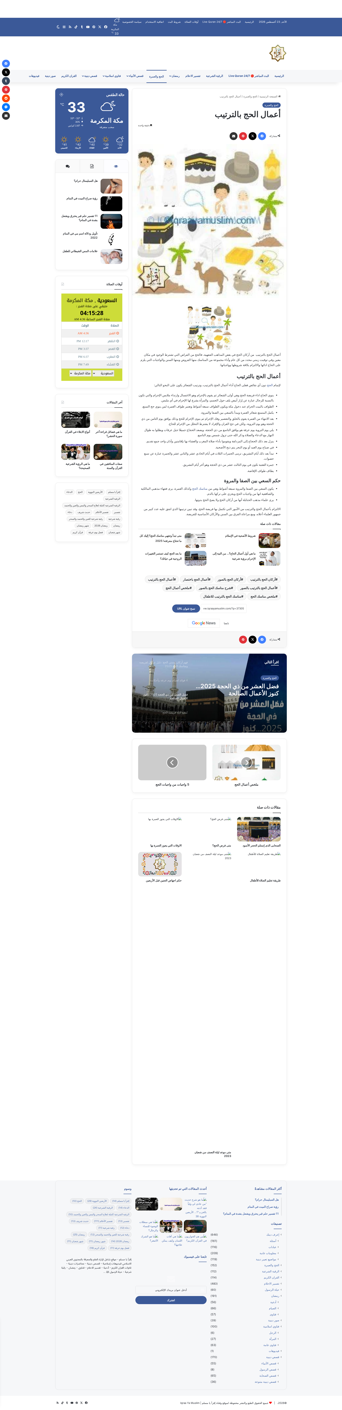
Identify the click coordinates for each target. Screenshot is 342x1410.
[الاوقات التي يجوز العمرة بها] (160, 829)
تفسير (117, 512)
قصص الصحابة (267, 1375)
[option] (209, 693)
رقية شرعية (114, 518)
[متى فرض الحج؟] (209, 829)
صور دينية (50, 75)
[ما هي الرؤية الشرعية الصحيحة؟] (75, 452)
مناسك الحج (199, 488)
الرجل (272, 1332)
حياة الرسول (272, 1289)
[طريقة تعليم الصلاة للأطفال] (259, 864)
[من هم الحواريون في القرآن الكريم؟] (195, 1240)
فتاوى (273, 1314)
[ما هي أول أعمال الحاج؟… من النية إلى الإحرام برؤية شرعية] (269, 558)
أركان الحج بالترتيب (263, 579)
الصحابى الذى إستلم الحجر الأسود (262, 845)
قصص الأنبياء (136, 75)
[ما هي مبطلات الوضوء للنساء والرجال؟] (146, 1226)
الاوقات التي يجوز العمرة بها (166, 845)
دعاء (70, 512)
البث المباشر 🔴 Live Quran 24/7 (221, 21)
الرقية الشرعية (214, 75)
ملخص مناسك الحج (263, 596)
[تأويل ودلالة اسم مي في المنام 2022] (111, 239)
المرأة (272, 1338)
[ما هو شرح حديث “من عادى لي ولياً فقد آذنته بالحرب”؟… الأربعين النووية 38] (195, 1208)
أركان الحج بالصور (229, 579)
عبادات (272, 1247)
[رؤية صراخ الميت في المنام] (111, 203)
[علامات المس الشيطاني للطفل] (111, 256)
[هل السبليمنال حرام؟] (111, 186)
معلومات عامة (268, 1253)
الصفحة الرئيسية (268, 96)
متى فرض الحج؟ (221, 845)
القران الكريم (69, 75)
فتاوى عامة (269, 1345)
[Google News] (204, 623)
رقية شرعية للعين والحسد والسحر (86, 518)
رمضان (176, 75)
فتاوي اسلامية (113, 75)
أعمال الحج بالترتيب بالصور (258, 588)
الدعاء (69, 491)
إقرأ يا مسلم (114, 491)
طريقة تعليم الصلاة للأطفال (265, 880)
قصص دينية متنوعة (265, 1381)
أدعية (273, 1302)
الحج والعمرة (156, 76)
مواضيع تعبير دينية (266, 1259)
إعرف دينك (272, 1234)
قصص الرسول (267, 1369)
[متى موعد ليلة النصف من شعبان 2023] (209, 1000)
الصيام (272, 1308)
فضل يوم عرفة (95, 532)
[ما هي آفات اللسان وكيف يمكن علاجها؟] (171, 1240)
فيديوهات (34, 75)
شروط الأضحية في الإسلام (240, 535)
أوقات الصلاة (192, 21)
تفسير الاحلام (192, 75)
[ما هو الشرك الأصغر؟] (146, 1240)
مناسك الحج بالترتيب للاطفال (222, 596)
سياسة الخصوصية (132, 21)
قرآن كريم (78, 532)
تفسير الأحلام (102, 512)
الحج (270, 385)
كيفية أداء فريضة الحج (253, 686)
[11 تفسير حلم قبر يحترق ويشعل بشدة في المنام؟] (111, 221)
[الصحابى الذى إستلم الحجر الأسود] (259, 829)
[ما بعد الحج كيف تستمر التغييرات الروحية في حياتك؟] (195, 558)
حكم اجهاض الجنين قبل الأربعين (164, 880)
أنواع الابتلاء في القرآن (77, 431)
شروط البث (174, 21)
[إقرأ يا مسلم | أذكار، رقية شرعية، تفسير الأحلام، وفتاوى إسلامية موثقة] (278, 53)
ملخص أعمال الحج (178, 588)
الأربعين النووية (95, 491)
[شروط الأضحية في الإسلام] (269, 540)
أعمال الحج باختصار (195, 579)
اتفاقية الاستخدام (154, 21)
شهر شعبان (114, 532)
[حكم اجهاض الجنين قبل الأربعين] (160, 864)
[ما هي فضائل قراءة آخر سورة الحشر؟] (108, 420)
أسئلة (273, 1240)
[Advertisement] (171, 9)
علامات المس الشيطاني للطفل (80, 251)
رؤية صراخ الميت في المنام (82, 198)
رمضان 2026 (101, 525)
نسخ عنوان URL (186, 608)
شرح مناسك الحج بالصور (215, 588)
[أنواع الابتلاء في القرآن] (75, 420)
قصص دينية (90, 75)
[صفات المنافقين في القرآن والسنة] (108, 452)
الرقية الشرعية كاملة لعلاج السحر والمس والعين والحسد (92, 505)
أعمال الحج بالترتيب (161, 579)
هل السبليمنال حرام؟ (85, 180)
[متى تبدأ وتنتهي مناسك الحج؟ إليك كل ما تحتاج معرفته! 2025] (195, 540)
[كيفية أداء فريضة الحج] (209, 693)
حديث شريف (84, 512)
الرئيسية (249, 21)
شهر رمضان (83, 525)
